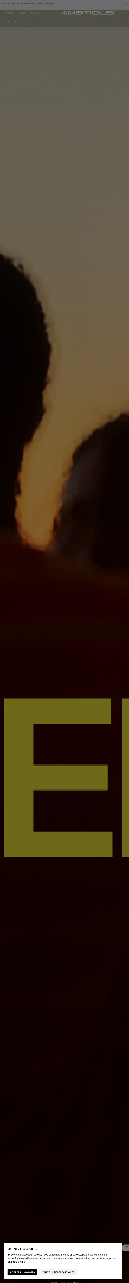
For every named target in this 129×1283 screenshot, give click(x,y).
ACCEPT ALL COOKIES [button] (22, 1272)
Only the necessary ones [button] (58, 1272)
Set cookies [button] (16, 1262)
